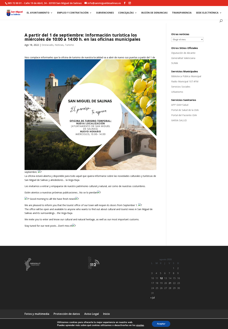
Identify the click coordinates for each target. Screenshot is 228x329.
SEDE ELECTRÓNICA (207, 13)
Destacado (47, 44)
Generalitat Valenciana (183, 58)
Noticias (59, 44)
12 (161, 278)
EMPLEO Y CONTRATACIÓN (72, 13)
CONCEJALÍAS (126, 13)
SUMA (174, 63)
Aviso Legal (91, 314)
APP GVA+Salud (179, 104)
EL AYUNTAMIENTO (38, 13)
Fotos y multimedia (37, 314)
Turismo (69, 44)
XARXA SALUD (179, 120)
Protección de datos (67, 314)
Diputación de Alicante (183, 52)
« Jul (152, 297)
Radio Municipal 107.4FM (184, 81)
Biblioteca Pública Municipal (186, 76)
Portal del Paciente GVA (184, 115)
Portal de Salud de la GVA (185, 110)
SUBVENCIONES (105, 13)
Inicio (106, 314)
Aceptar (161, 323)
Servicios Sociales (180, 86)
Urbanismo (177, 91)
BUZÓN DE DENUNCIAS (154, 13)
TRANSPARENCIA (182, 13)
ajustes (140, 325)
